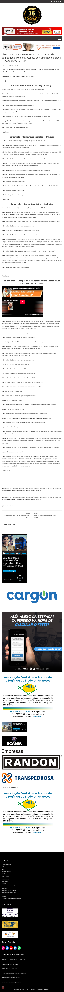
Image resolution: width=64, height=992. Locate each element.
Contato (4, 883)
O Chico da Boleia (6, 864)
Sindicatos (4, 888)
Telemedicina (5, 879)
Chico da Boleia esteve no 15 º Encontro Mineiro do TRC (17, 515)
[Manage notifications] (3, 987)
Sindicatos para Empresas (9, 890)
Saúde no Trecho (6, 871)
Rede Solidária (5, 876)
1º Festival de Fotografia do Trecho (11, 898)
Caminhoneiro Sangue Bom (9, 886)
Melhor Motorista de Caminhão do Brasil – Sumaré (45, 515)
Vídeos (4, 873)
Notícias (12, 506)
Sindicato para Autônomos (9, 892)
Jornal (3, 869)
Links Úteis (5, 881)
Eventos (4, 896)
